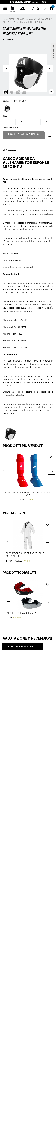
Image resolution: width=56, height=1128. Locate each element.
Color (6, 101)
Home (5, 19)
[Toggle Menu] (5, 9)
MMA (12, 19)
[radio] (7, 109)
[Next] (47, 542)
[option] (28, 477)
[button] (49, 136)
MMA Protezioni (24, 19)
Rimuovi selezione (10, 127)
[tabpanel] (28, 541)
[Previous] (8, 541)
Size (5, 116)
